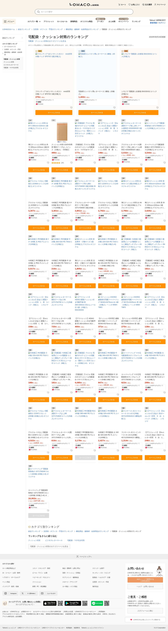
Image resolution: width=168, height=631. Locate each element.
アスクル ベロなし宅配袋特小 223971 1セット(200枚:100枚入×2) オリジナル (38, 434)
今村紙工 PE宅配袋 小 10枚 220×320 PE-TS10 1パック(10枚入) (38, 376)
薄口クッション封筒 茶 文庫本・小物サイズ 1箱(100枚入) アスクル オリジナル (85, 263)
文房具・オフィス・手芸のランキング (48, 29)
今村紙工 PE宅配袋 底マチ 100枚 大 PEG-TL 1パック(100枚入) (38, 263)
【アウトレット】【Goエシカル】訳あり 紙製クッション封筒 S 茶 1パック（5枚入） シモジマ (155, 321)
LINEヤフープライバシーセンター (53, 628)
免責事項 (77, 628)
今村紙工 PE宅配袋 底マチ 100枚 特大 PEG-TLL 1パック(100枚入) (62, 205)
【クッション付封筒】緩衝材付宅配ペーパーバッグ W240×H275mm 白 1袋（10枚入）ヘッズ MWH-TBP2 (108, 321)
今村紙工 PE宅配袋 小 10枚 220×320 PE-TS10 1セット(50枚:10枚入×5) (108, 263)
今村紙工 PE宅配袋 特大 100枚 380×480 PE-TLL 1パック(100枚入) (85, 434)
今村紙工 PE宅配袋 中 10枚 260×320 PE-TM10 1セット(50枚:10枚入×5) (108, 376)
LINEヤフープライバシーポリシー (29, 628)
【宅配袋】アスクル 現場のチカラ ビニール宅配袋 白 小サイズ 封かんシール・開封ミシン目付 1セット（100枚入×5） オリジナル (85, 377)
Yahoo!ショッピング (9, 628)
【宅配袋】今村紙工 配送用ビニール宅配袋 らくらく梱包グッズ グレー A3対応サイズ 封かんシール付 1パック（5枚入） (131, 263)
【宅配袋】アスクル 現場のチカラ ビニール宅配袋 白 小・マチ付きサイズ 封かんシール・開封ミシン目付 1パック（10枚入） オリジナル (85, 147)
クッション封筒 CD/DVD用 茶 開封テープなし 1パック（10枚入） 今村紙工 (62, 147)
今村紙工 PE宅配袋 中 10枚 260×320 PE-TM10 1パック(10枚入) (62, 263)
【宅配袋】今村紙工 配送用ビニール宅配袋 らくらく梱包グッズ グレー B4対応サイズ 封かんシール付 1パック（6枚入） (155, 263)
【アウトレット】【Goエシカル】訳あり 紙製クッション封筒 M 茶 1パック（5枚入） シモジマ (108, 147)
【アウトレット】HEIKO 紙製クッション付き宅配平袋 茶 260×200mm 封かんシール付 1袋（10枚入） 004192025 (85, 321)
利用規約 (69, 628)
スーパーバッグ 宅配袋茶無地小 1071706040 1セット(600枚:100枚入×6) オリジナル (38, 493)
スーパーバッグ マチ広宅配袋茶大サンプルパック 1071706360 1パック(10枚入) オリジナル (131, 377)
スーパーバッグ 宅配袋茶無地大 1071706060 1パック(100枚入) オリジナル (155, 147)
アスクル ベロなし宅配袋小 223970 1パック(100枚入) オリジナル (108, 205)
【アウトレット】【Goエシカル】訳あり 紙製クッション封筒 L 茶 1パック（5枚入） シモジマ (38, 321)
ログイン (162, 23)
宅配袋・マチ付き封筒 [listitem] (11, 67)
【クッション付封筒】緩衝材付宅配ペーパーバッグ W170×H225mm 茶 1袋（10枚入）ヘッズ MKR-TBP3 (131, 321)
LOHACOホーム (8, 29)
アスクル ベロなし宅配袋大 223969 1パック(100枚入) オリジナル (38, 205)
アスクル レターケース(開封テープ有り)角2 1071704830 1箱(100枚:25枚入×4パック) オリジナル (85, 205)
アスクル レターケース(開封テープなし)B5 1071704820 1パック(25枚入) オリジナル (62, 435)
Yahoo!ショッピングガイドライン (92, 628)
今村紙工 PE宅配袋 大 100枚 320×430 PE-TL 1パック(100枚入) (108, 434)
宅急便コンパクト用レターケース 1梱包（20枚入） (96, 92)
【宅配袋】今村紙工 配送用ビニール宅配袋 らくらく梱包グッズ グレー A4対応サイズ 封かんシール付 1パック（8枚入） (62, 377)
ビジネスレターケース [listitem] (11, 65)
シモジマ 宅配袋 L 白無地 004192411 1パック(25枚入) (139, 92)
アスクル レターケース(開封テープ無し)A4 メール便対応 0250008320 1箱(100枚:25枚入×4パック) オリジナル (131, 147)
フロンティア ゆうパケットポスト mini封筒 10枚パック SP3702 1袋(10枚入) (52, 92)
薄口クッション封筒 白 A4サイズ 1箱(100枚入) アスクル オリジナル (131, 205)
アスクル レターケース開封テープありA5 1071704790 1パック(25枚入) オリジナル (62, 321)
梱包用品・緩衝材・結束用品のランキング (82, 29)
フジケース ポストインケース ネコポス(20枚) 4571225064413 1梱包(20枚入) (131, 435)
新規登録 (153, 23)
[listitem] (12, 37)
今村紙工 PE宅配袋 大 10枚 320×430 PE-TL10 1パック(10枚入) (154, 376)
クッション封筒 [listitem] (9, 62)
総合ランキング (24, 29)
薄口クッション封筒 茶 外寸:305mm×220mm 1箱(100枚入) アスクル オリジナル (155, 205)
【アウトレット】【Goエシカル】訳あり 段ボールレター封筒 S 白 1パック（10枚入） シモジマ (154, 435)
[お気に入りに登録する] (71, 108)
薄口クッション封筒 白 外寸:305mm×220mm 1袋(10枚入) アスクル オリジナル (38, 147)
